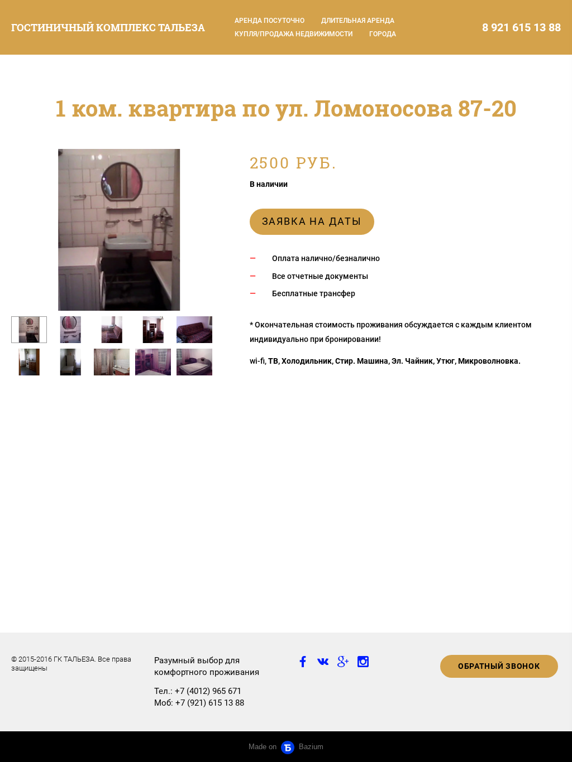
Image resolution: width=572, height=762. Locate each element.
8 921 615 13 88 (521, 27)
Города (382, 34)
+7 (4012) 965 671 (208, 691)
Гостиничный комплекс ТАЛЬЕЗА (108, 27)
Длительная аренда (357, 21)
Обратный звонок (499, 666)
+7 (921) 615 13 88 (209, 703)
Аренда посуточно (269, 21)
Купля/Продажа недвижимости (293, 34)
